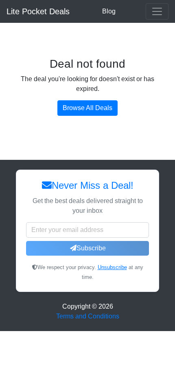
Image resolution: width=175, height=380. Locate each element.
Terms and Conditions (87, 316)
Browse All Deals (87, 107)
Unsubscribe (112, 267)
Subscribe (91, 248)
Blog (109, 11)
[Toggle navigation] (157, 11)
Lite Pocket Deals (38, 11)
